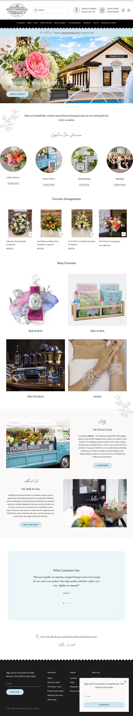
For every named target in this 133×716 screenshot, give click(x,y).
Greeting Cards (108, 23)
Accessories (75, 23)
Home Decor (46, 23)
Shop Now (84, 184)
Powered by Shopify (33, 708)
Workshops (51, 699)
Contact (73, 678)
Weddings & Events (55, 695)
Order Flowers (17, 94)
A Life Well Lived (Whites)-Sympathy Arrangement (81, 242)
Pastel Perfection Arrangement (109, 241)
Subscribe (104, 705)
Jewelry (87, 23)
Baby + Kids (32, 23)
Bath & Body (60, 23)
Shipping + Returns (78, 687)
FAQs (72, 682)
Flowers (20, 23)
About (49, 678)
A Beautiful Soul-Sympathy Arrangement (16, 242)
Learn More (49, 184)
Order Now (13, 183)
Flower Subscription (55, 691)
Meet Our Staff (53, 682)
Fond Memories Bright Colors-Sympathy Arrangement (48, 242)
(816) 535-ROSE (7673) (71, 33)
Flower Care (75, 691)
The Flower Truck (54, 687)
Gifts (96, 23)
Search (39, 10)
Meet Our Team (30, 525)
